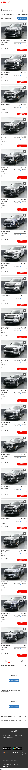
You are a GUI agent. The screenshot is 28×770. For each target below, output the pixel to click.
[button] (22, 10)
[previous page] (5, 661)
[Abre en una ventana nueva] (7, 748)
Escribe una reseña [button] (14, 680)
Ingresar (24, 753)
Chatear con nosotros (8, 737)
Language (7, 752)
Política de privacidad (15, 758)
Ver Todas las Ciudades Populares (11, 741)
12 (19, 661)
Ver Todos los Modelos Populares (11, 743)
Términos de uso (6, 758)
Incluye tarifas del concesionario (20, 42)
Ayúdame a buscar (22, 18)
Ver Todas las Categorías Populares (11, 745)
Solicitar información (22, 50)
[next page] (22, 661)
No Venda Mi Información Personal (10, 760)
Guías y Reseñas (18, 735)
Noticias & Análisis (7, 735)
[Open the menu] (26, 2)
